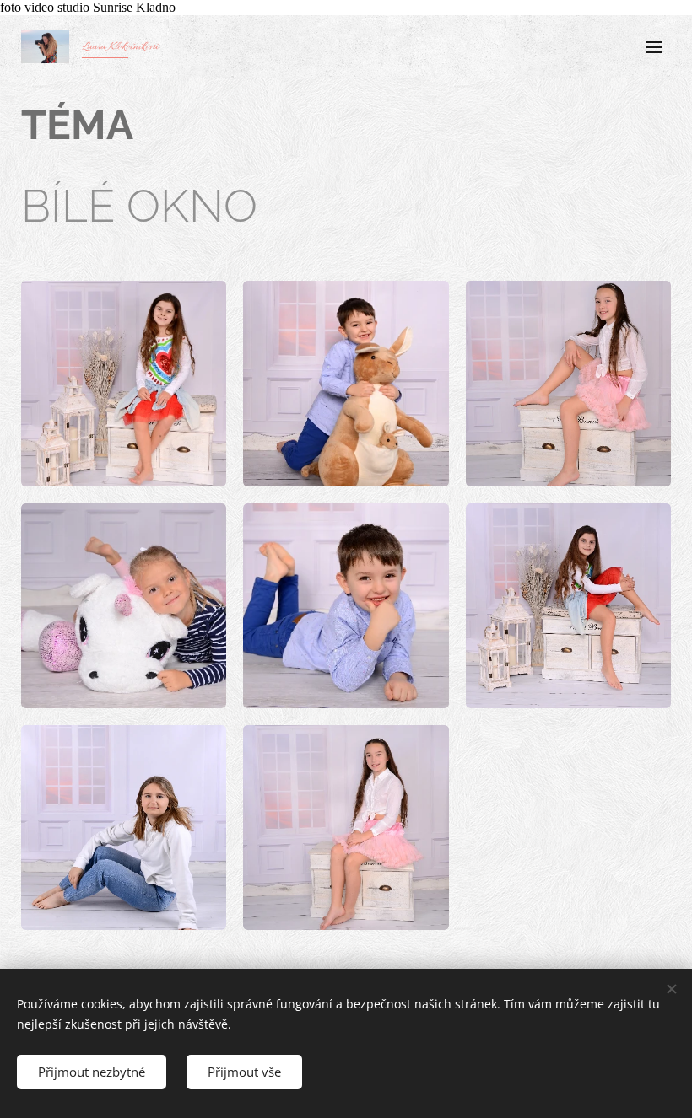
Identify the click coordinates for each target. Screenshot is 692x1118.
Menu (654, 46)
